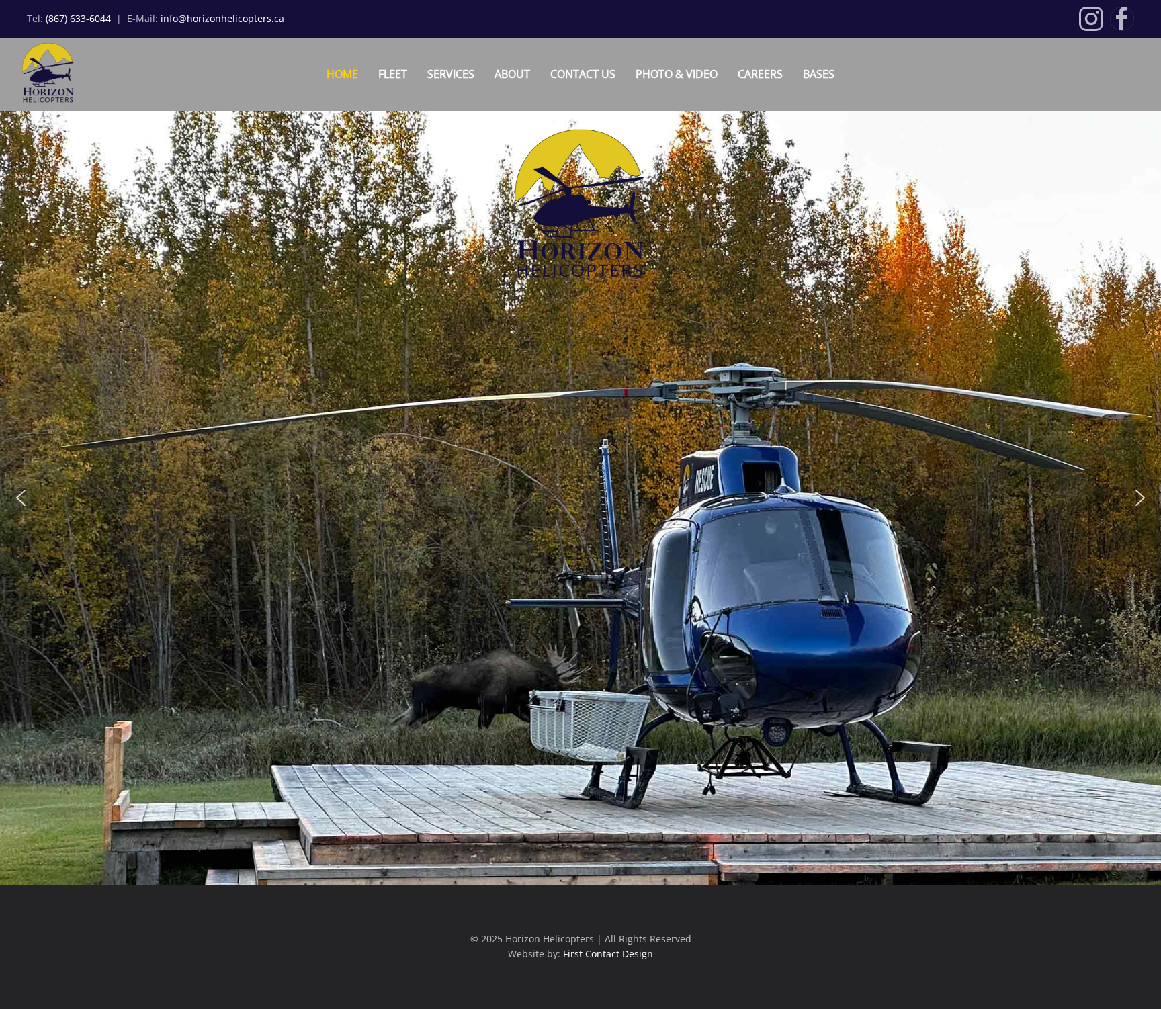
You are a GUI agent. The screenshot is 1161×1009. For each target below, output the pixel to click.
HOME (342, 74)
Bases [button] (818, 74)
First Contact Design (608, 953)
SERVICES (450, 74)
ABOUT (512, 74)
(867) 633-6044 (80, 18)
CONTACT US (582, 74)
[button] (21, 498)
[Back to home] (41, 74)
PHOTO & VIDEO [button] (677, 74)
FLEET (392, 74)
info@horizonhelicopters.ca (222, 18)
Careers (760, 74)
